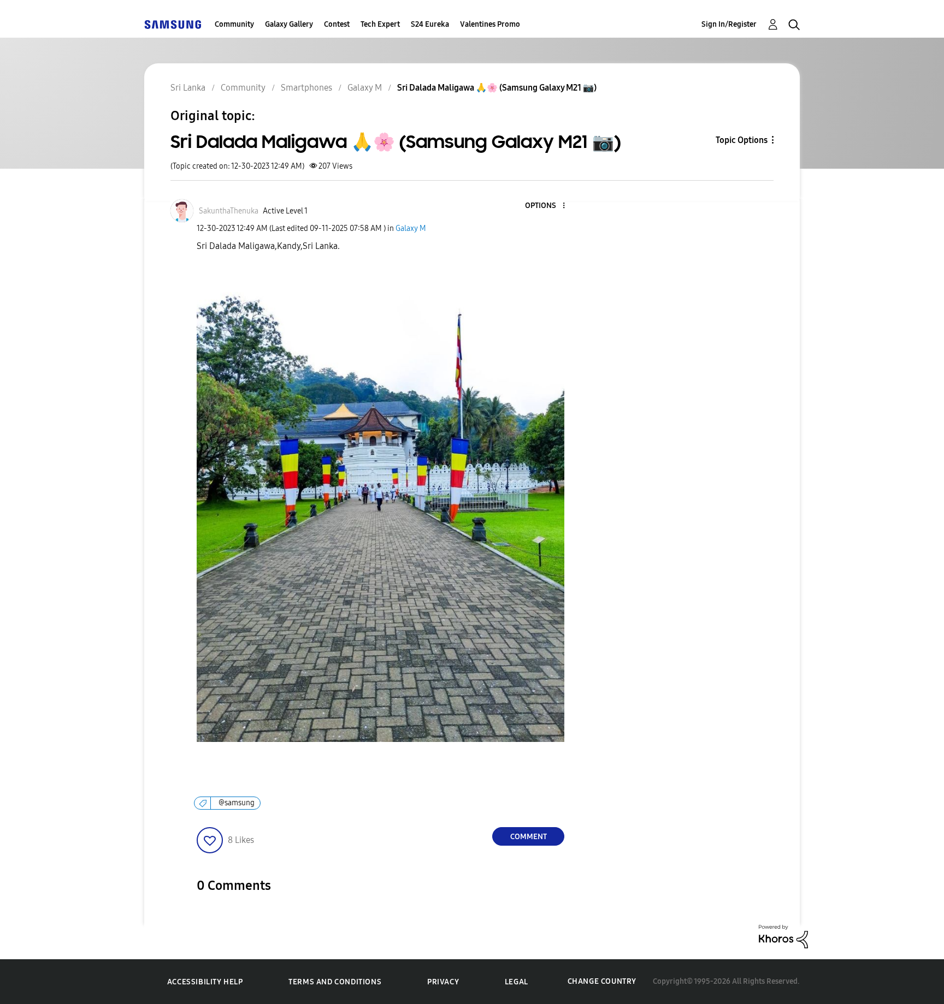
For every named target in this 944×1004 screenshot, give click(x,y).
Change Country (602, 981)
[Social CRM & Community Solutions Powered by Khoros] (783, 936)
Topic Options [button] (742, 140)
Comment (528, 836)
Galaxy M (411, 228)
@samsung (237, 802)
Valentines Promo (490, 24)
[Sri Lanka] (172, 24)
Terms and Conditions (334, 982)
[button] (546, 206)
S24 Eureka (430, 24)
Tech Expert (380, 24)
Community (234, 24)
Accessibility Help (205, 982)
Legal (516, 982)
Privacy (443, 982)
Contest (337, 24)
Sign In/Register (729, 24)
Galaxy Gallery (289, 24)
